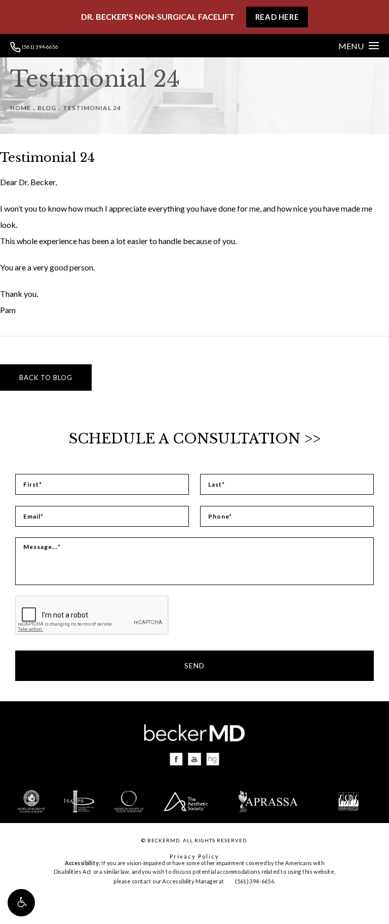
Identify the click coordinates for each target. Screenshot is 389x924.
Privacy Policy (194, 856)
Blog (46, 108)
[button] (21, 902)
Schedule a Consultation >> (195, 438)
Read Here (277, 16)
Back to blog (45, 377)
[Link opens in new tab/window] (176, 759)
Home (20, 108)
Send (194, 665)
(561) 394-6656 (39, 47)
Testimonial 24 (92, 108)
